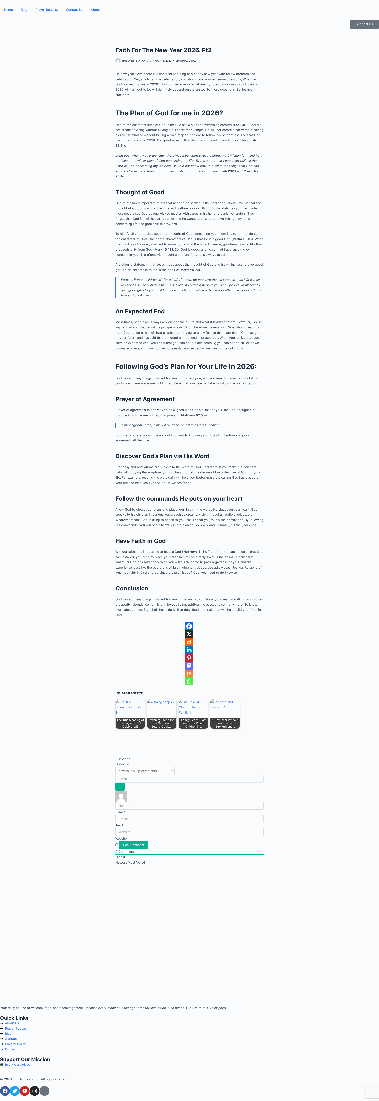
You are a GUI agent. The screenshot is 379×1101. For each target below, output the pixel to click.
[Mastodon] (189, 666)
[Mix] (189, 673)
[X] (189, 634)
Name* (120, 812)
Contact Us (74, 10)
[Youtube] (25, 1091)
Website (121, 838)
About (95, 10)
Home (8, 10)
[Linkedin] (189, 650)
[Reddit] (189, 642)
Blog (24, 10)
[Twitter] (15, 1091)
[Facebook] (189, 626)
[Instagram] (34, 1091)
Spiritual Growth (188, 60)
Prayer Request (46, 10)
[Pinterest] (189, 658)
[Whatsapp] (189, 681)
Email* (120, 825)
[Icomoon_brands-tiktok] (44, 1091)
